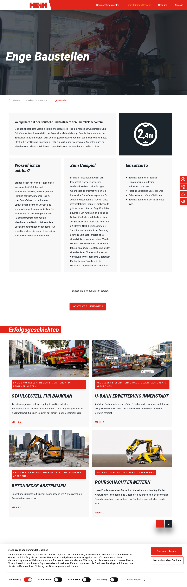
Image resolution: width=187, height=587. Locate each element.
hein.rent (16, 100)
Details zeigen (133, 579)
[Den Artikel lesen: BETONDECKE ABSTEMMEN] (49, 466)
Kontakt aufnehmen (87, 306)
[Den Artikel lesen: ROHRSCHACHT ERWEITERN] (132, 466)
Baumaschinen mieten (107, 5)
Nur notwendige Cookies (167, 560)
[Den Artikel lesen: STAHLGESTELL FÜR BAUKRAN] (49, 376)
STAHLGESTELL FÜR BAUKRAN (42, 396)
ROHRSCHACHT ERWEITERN (122, 482)
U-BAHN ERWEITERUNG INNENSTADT (131, 396)
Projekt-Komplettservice (139, 5)
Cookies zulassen (166, 551)
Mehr (15, 422)
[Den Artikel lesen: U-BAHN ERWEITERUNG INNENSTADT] (132, 376)
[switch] (58, 579)
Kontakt (179, 5)
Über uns (162, 5)
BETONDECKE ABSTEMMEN (39, 485)
